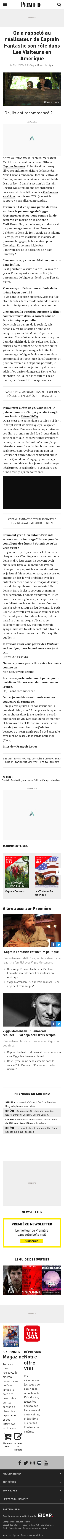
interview (55, 780)
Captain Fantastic (11, 780)
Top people (10, 1490)
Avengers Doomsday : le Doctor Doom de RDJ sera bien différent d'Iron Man (31, 1121)
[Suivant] (58, 871)
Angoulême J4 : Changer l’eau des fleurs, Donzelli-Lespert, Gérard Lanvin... (29, 1112)
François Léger (45, 65)
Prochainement (13, 1473)
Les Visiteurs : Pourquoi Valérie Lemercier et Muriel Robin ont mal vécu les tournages (32, 760)
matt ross (27, 780)
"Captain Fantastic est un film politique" (31, 952)
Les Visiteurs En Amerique (44, 893)
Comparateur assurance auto (16, 1521)
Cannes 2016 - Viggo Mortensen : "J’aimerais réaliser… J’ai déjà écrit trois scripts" (32, 393)
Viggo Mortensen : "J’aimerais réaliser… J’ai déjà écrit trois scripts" (30, 1033)
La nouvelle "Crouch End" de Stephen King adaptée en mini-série (30, 1104)
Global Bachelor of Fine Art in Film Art (21, 1525)
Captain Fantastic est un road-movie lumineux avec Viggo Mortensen (32, 521)
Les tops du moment (15, 1499)
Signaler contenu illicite (32, 1535)
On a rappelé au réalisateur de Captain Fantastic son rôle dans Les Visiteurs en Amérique (30, 973)
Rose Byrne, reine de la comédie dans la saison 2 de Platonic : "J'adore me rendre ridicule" (31, 1065)
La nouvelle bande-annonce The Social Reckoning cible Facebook (31, 1129)
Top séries (9, 1482)
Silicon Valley (41, 780)
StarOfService (47, 1525)
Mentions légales (11, 1535)
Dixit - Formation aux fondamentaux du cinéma (25, 1528)
